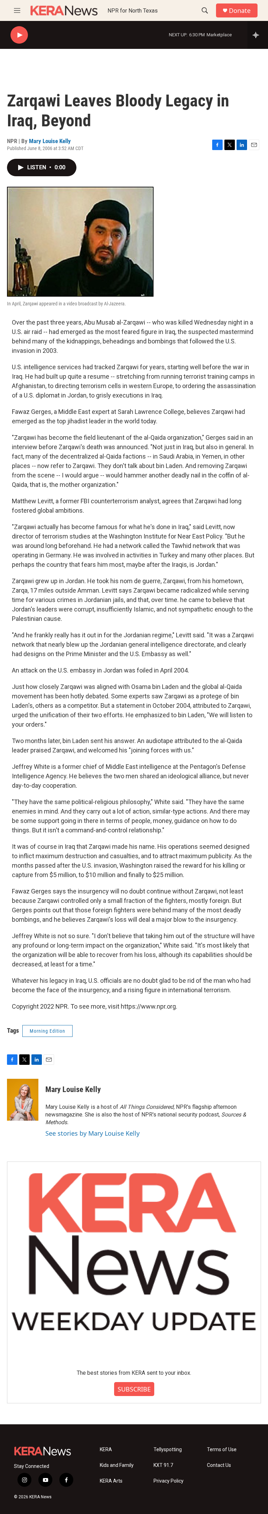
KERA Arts (111, 1481)
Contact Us (219, 1465)
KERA (106, 1449)
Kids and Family (117, 1465)
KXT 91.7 (163, 1465)
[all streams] (257, 35)
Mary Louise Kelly (50, 141)
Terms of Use (222, 1449)
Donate (240, 10)
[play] (19, 35)
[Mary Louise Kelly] (22, 1100)
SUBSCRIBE (134, 1389)
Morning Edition (47, 1031)
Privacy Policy (169, 1481)
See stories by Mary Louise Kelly (92, 1133)
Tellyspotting (168, 1449)
